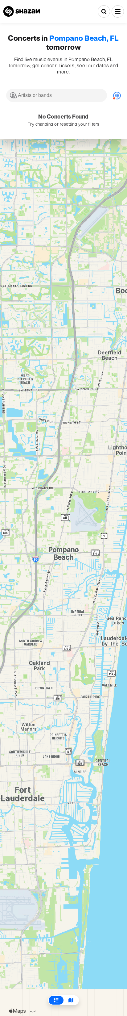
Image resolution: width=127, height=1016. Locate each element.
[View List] (56, 1000)
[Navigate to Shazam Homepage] (21, 11)
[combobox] (56, 95)
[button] (118, 11)
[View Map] (70, 1000)
